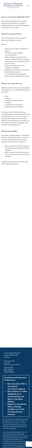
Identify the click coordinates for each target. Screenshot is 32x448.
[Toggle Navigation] (28, 6)
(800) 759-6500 (8, 369)
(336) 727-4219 (8, 367)
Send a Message (9, 371)
